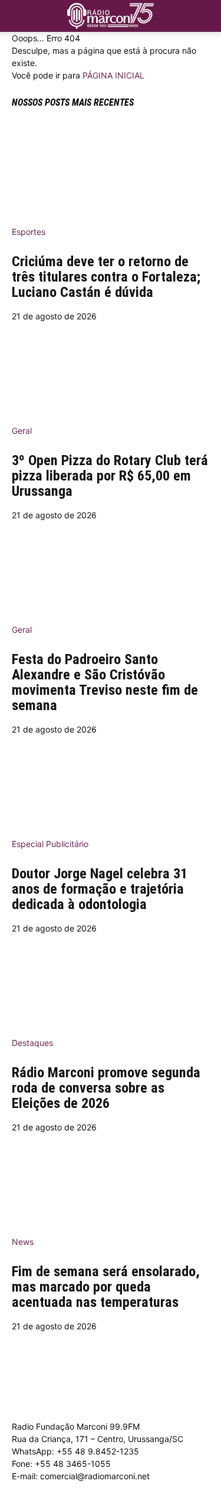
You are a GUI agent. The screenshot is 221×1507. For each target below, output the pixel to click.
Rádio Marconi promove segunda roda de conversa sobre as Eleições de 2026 (106, 1088)
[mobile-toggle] (20, 16)
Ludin (113, 1501)
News (23, 1242)
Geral (22, 431)
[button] (204, 13)
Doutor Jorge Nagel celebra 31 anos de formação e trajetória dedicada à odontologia (99, 889)
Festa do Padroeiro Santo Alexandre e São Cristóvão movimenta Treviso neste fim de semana (105, 682)
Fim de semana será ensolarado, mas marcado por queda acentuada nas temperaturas (106, 1286)
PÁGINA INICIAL (113, 75)
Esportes (28, 232)
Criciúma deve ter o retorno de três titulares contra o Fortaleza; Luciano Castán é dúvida (106, 276)
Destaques (32, 1043)
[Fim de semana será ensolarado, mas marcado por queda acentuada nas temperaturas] (110, 1180)
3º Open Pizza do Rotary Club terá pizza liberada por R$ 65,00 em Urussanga (110, 475)
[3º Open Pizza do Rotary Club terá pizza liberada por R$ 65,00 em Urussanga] (110, 369)
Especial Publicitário (50, 844)
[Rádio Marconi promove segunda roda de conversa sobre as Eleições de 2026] (110, 981)
